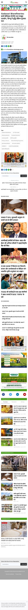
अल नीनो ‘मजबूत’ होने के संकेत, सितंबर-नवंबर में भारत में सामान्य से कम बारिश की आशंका (20, 431)
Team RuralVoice (17, 414)
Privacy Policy (18, 574)
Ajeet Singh (16, 435)
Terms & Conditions (10, 574)
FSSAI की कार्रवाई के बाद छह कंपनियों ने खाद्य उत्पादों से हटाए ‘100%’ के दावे (14, 294)
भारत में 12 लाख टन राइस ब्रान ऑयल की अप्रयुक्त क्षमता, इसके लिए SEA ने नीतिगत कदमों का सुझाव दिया (20, 409)
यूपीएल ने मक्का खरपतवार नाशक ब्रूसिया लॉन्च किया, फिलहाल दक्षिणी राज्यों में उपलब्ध (14, 183)
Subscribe (24, 176)
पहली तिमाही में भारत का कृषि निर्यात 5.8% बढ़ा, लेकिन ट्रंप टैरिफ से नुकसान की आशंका (14, 190)
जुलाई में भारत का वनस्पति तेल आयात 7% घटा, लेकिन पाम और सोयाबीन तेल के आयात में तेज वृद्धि (20, 421)
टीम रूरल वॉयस (10, 37)
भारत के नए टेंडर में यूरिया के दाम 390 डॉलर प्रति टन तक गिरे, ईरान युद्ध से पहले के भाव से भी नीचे (20, 442)
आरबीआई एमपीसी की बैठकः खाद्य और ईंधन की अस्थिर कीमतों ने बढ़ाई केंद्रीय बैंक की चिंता (14, 243)
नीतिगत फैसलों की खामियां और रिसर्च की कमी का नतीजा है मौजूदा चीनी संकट (20, 486)
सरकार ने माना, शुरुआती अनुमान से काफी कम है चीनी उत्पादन (12, 218)
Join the (13, 49)
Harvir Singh (16, 489)
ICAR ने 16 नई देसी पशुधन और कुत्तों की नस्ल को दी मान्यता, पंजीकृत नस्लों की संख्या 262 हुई (20, 508)
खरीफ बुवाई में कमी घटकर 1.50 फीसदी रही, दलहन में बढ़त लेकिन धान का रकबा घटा (20, 496)
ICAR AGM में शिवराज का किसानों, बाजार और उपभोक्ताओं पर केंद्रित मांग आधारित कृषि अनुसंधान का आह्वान (13, 269)
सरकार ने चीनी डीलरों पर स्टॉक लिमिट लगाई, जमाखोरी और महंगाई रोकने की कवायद (12, 539)
